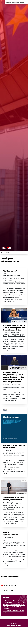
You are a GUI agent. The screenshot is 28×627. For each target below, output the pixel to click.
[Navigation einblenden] (26, 2)
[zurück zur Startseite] (6, 247)
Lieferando (11, 281)
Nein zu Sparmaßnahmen (10, 533)
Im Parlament (14, 623)
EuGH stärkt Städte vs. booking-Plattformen (13, 498)
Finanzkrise (6, 544)
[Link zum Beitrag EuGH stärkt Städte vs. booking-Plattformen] (14, 487)
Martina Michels (15, 332)
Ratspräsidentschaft (15, 387)
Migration (5, 335)
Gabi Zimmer (6, 539)
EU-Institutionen (16, 542)
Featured (7, 278)
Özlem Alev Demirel (10, 581)
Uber (4, 285)
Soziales (17, 545)
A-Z (4, 278)
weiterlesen (7, 303)
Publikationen (11, 453)
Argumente (5, 452)
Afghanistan (6, 334)
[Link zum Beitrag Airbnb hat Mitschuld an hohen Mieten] (14, 424)
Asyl (10, 334)
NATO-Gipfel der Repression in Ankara (13, 610)
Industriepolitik (6, 386)
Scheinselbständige (20, 283)
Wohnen (11, 457)
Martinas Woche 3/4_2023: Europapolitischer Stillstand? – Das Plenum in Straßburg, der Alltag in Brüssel (13, 377)
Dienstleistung (6, 507)
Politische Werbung (20, 335)
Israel (11, 386)
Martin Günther (8, 590)
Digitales (18, 504)
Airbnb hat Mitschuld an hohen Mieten (14, 446)
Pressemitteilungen (14, 505)
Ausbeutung (6, 281)
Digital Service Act (7, 455)
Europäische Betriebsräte (18, 334)
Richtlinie (12, 283)
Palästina (21, 386)
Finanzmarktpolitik (13, 544)
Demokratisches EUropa (9, 504)
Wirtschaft (22, 545)
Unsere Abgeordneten (14, 625)
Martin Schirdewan (19, 281)
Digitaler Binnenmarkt (15, 507)
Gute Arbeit (13, 278)
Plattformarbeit (10, 271)
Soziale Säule (8, 280)
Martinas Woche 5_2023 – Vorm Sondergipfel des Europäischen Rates (14, 327)
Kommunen (16, 386)
